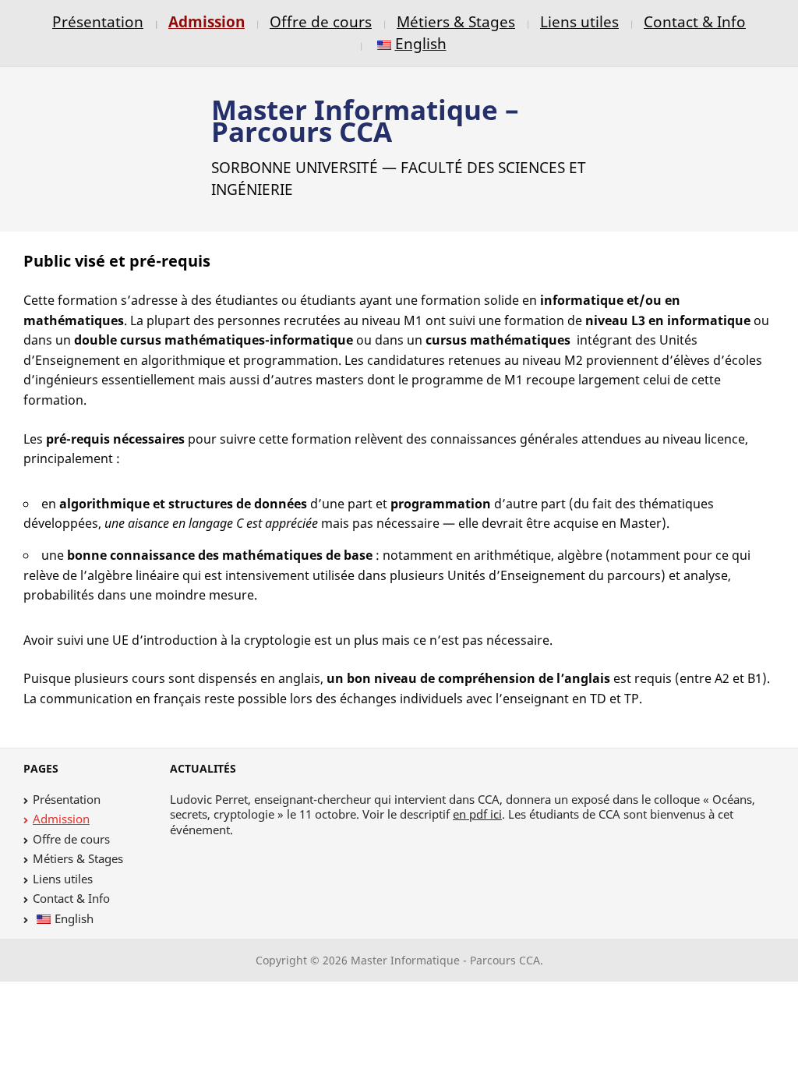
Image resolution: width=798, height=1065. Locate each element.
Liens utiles (579, 21)
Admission (206, 21)
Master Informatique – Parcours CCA (365, 120)
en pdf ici (477, 814)
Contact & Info (695, 21)
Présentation (97, 21)
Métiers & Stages (456, 21)
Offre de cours (321, 21)
